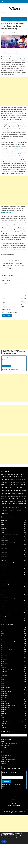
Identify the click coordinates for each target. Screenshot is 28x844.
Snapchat (3, 594)
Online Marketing (10, 254)
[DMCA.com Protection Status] (4, 513)
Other (2, 582)
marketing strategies (6, 212)
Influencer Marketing (7, 562)
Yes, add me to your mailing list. (10, 312)
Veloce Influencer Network (9, 743)
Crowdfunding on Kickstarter (9, 534)
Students (3, 606)
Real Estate (4, 588)
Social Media (5, 596)
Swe (2, 608)
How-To (3, 558)
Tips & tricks (5, 614)
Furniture (4, 548)
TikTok (3, 612)
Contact (3, 741)
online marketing (13, 156)
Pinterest (4, 586)
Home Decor (4, 556)
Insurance (4, 566)
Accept (4, 841)
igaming (3, 560)
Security (3, 590)
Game (2, 550)
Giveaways (4, 552)
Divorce (3, 538)
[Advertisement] (14, 91)
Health (3, 554)
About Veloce (5, 745)
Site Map (3, 747)
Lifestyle (4, 574)
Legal (2, 572)
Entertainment (5, 540)
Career (3, 530)
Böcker (3, 526)
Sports (3, 604)
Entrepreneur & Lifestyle (8, 542)
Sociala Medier (5, 600)
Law (2, 570)
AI (2, 522)
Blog (2, 524)
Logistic (3, 578)
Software (3, 602)
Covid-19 (19, 58)
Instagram (4, 564)
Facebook (3, 544)
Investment (4, 568)
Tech (2, 610)
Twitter (3, 620)
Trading (3, 616)
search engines (19, 173)
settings (17, 838)
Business (3, 528)
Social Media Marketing (8, 598)
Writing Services (6, 739)
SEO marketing (17, 146)
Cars (2, 532)
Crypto (3, 536)
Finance (3, 546)
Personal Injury (6, 584)
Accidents (4, 520)
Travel (3, 618)
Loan (2, 576)
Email (4, 359)
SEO (2, 592)
